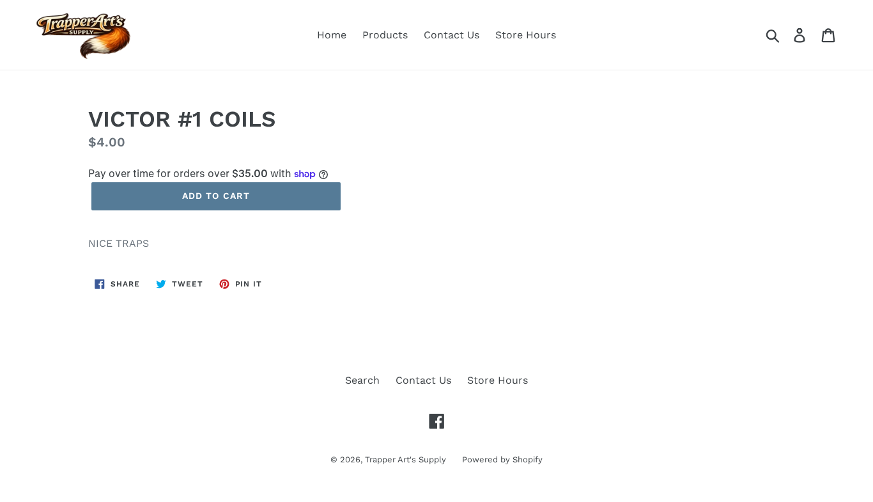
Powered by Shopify (502, 459)
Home (331, 35)
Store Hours (525, 35)
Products (385, 35)
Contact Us (451, 35)
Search (362, 380)
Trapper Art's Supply (405, 459)
